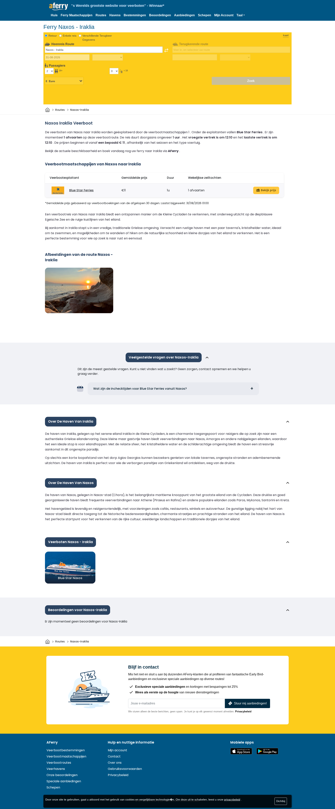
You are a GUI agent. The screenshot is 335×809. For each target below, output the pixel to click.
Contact (114, 756)
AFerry (52, 742)
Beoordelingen (160, 15)
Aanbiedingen (184, 15)
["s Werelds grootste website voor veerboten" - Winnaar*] (58, 6)
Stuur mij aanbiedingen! (250, 703)
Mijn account (117, 750)
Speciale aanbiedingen (64, 781)
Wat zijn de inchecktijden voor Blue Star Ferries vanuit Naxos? (140, 389)
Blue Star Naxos (70, 578)
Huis (54, 15)
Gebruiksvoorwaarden (125, 769)
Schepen (204, 15)
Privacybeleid (243, 711)
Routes (101, 15)
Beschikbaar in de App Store (241, 751)
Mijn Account (223, 15)
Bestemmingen (135, 15)
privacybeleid (232, 799)
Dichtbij (280, 801)
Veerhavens (56, 769)
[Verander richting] (166, 50)
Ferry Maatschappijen (76, 15)
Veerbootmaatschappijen (66, 756)
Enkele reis (69, 35)
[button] (240, 15)
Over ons (115, 762)
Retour (52, 35)
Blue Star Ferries (81, 190)
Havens (115, 15)
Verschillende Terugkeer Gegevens (97, 37)
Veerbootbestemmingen (66, 750)
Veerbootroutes (59, 762)
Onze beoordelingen (62, 775)
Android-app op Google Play (267, 751)
